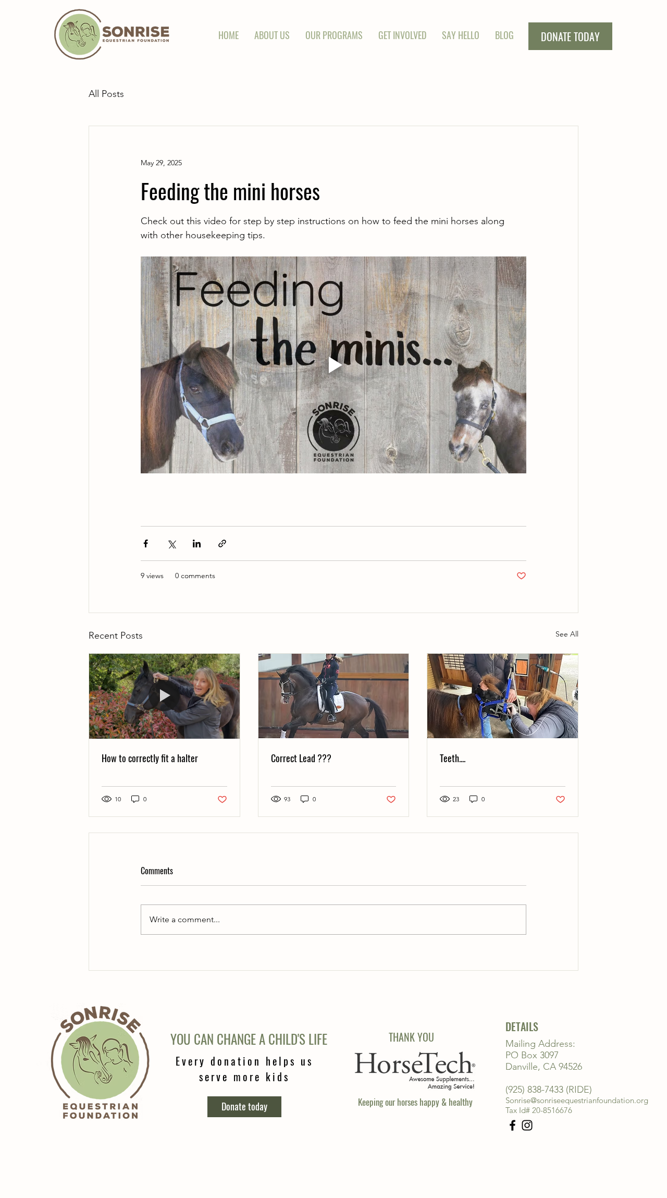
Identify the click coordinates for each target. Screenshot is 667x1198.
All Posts (106, 94)
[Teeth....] (502, 696)
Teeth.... (452, 758)
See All (566, 634)
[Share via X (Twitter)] (171, 543)
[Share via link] (222, 543)
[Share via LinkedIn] (197, 543)
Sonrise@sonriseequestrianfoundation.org (576, 1100)
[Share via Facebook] (146, 543)
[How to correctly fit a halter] (164, 696)
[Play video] (333, 364)
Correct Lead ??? (301, 758)
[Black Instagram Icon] (527, 1125)
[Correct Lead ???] (333, 696)
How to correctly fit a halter (150, 758)
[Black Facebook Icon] (512, 1125)
